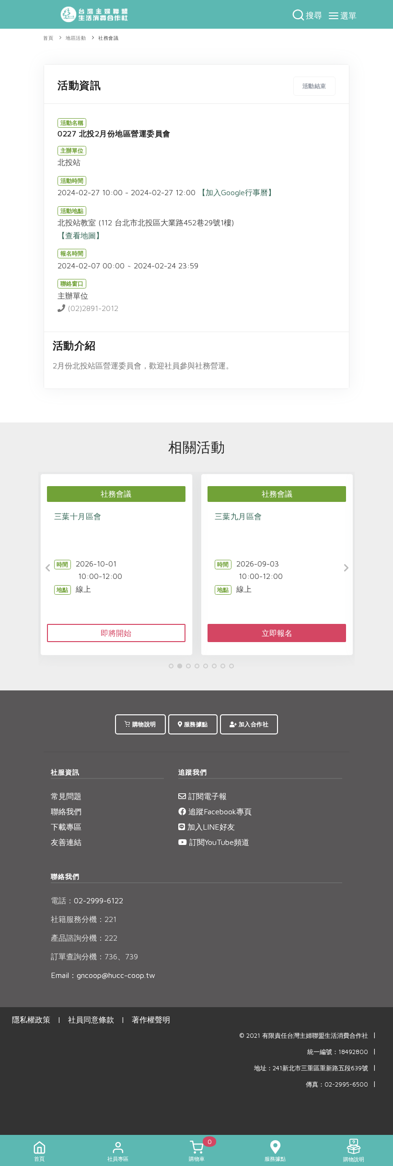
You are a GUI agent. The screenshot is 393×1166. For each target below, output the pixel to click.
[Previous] (48, 567)
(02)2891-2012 (91, 308)
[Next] (345, 567)
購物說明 (143, 724)
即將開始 (116, 633)
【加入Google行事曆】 (237, 192)
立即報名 (277, 633)
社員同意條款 (91, 1019)
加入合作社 (252, 724)
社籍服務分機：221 (83, 919)
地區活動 (76, 38)
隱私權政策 (31, 1019)
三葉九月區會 (238, 516)
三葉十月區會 (78, 516)
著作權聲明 (151, 1019)
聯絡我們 (66, 811)
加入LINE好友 (210, 826)
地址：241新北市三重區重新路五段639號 (311, 1068)
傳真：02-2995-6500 (337, 1084)
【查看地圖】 (81, 235)
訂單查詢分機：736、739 (94, 956)
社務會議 (108, 38)
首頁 (48, 38)
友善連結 (66, 842)
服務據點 (195, 724)
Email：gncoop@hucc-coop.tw (103, 975)
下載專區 (66, 826)
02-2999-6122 (87, 900)
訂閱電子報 (206, 796)
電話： (62, 900)
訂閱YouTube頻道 (218, 842)
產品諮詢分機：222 (84, 937)
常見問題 (66, 796)
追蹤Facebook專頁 (219, 811)
